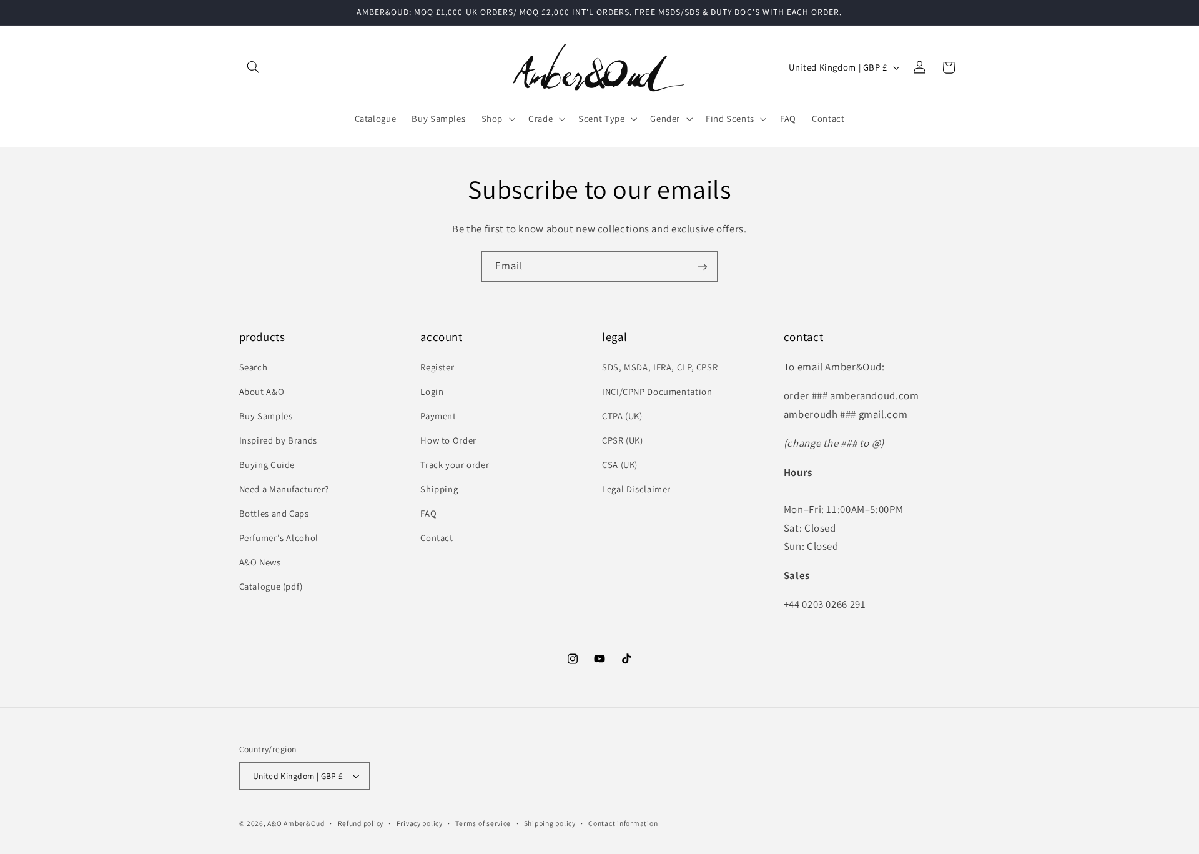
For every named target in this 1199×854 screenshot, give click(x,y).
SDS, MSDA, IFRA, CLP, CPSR (660, 367)
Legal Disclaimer (636, 489)
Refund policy (361, 823)
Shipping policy (550, 823)
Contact (436, 538)
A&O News (260, 562)
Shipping (439, 489)
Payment (438, 416)
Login (431, 391)
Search (253, 367)
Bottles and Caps (274, 513)
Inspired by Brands (278, 440)
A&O (275, 823)
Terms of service (483, 823)
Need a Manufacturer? (284, 489)
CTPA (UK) (622, 416)
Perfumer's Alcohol (278, 538)
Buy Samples (266, 416)
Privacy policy (420, 823)
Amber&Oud (304, 823)
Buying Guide (267, 464)
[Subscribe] (702, 266)
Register (437, 367)
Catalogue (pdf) (271, 586)
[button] (253, 67)
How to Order (448, 440)
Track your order (454, 464)
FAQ (428, 513)
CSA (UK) (620, 464)
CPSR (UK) (622, 440)
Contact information (623, 823)
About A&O (262, 391)
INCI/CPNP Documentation (657, 391)
